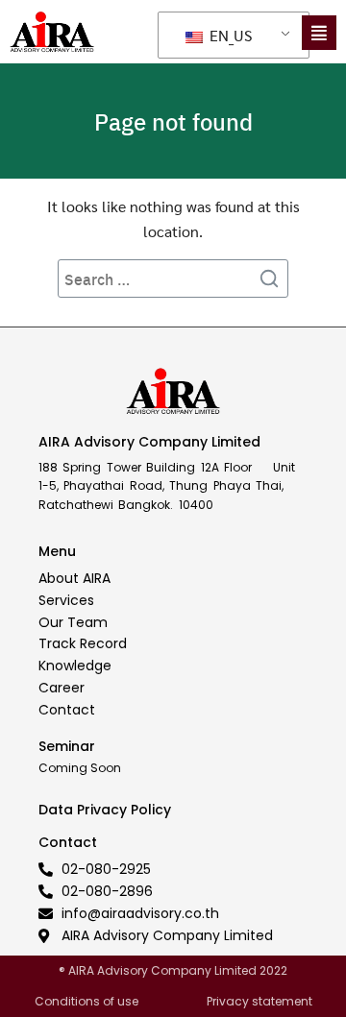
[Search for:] (173, 278)
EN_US (229, 35)
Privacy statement (259, 1001)
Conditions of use (86, 1001)
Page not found (173, 121)
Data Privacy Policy (104, 809)
